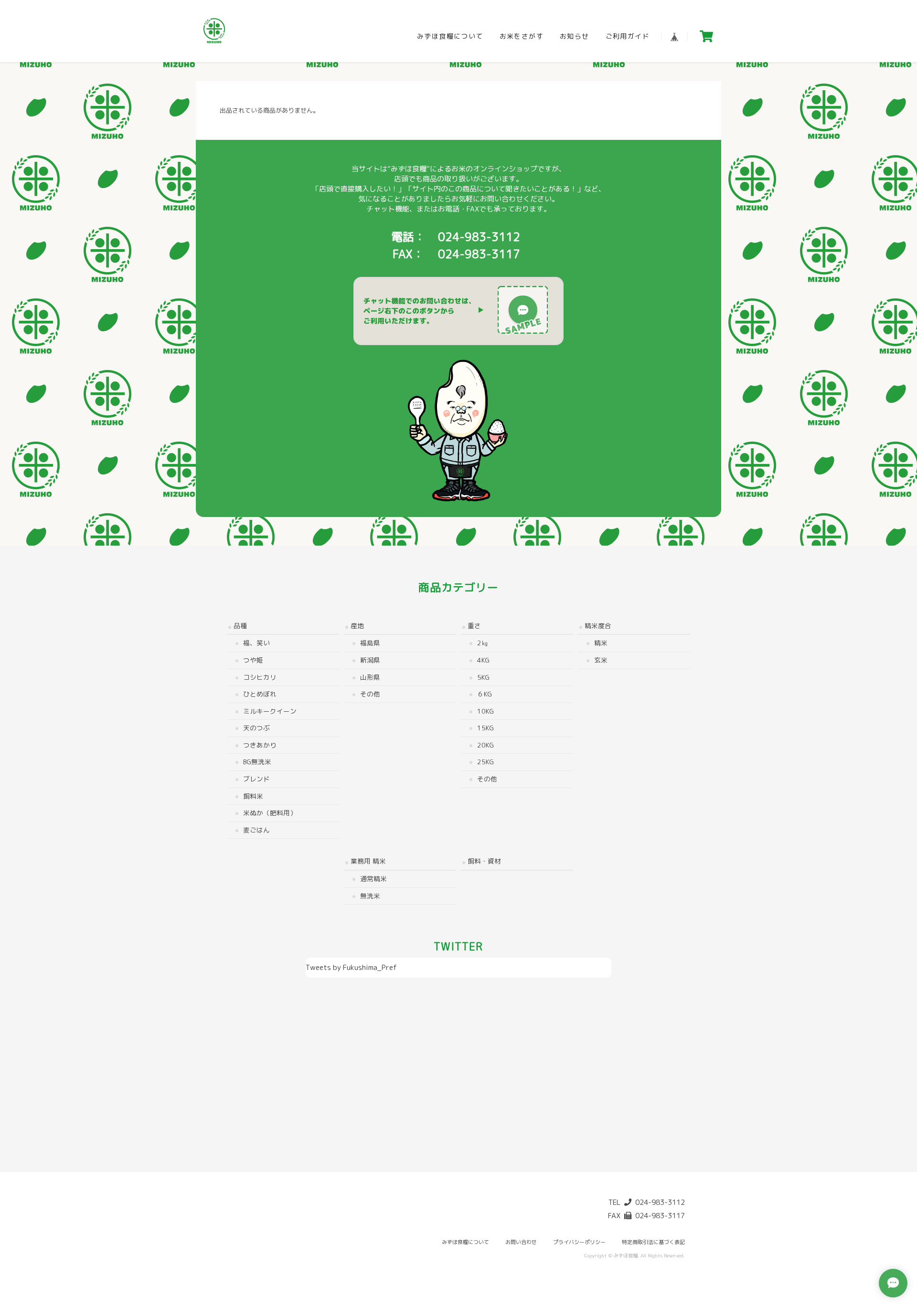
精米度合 (598, 625)
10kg (485, 711)
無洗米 (370, 895)
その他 (370, 693)
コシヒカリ (260, 677)
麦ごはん (256, 829)
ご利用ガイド (628, 36)
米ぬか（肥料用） (270, 812)
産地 (357, 625)
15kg (485, 727)
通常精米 (373, 878)
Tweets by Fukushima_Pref (351, 967)
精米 (601, 642)
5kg (483, 677)
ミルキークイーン (270, 711)
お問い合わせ (521, 1242)
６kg (484, 693)
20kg (485, 744)
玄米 (601, 659)
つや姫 (253, 659)
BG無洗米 (257, 761)
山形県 (370, 677)
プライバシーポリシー (579, 1242)
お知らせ (574, 36)
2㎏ (482, 642)
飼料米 (253, 796)
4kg (483, 659)
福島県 (370, 642)
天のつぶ (256, 727)
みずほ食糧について (450, 36)
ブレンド (256, 778)
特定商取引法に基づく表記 (653, 1242)
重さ (474, 625)
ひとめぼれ (260, 693)
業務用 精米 (368, 860)
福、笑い (256, 642)
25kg (485, 761)
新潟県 (370, 659)
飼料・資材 (484, 860)
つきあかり (260, 744)
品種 (240, 625)
